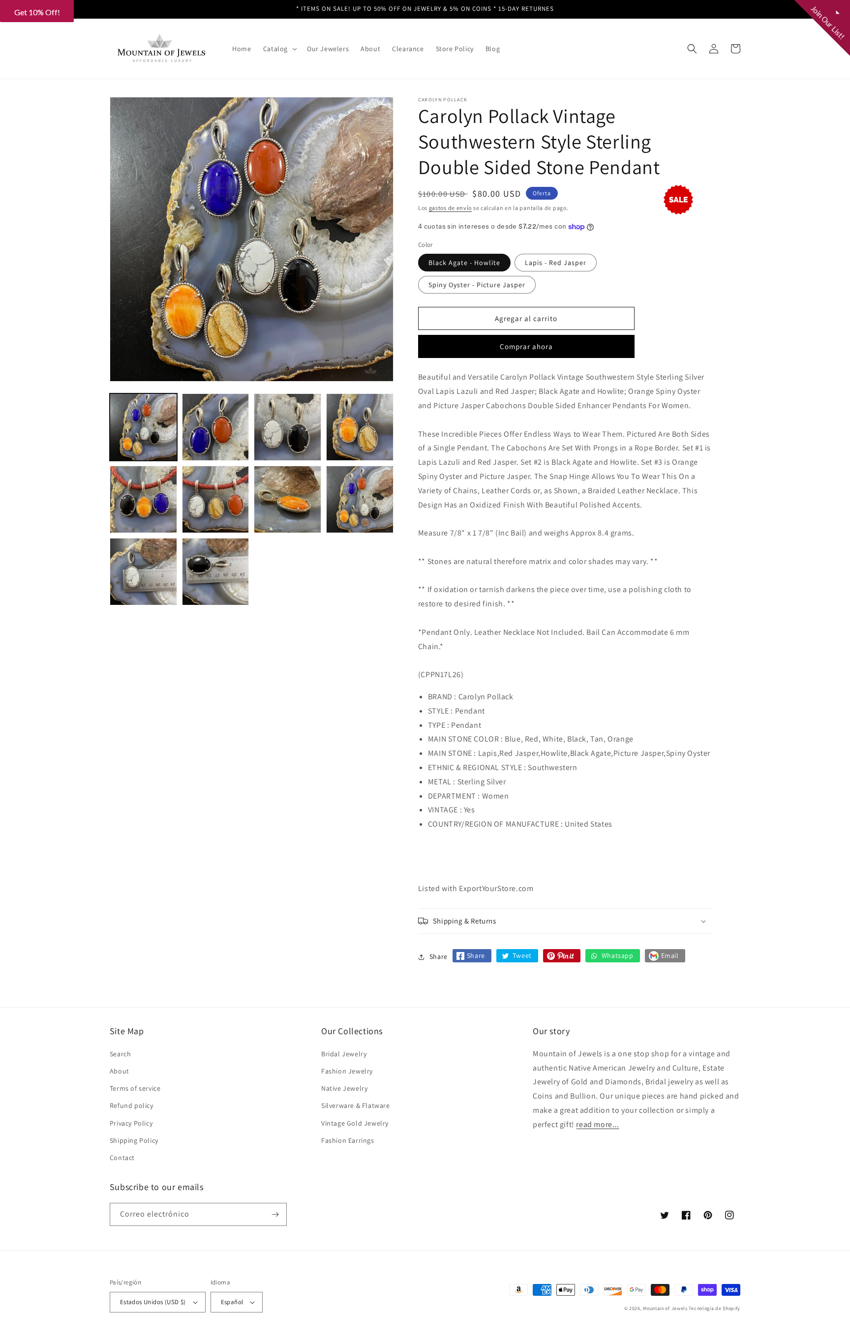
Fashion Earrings (347, 1140)
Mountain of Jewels (665, 1308)
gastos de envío (450, 207)
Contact (122, 1157)
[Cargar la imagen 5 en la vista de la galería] (143, 499)
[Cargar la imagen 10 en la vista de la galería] (215, 571)
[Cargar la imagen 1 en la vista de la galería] (143, 427)
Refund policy (131, 1105)
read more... (597, 1124)
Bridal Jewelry (343, 1053)
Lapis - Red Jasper (555, 262)
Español (232, 1302)
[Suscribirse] (275, 1214)
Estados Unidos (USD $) (153, 1302)
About (119, 1071)
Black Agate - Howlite (464, 262)
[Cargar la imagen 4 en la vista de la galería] (360, 427)
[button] (279, 48)
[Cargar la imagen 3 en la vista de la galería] (287, 427)
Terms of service (135, 1088)
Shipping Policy (134, 1140)
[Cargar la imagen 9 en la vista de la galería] (143, 571)
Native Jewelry (344, 1088)
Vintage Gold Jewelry (355, 1123)
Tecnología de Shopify (714, 1308)
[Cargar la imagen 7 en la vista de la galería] (287, 499)
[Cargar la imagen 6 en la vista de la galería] (215, 499)
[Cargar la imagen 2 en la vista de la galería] (215, 427)
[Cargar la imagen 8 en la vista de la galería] (360, 499)
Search (120, 1053)
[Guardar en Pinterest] (561, 955)
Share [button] (438, 956)
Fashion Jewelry (347, 1071)
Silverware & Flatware (355, 1105)
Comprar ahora (526, 346)
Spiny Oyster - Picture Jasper (476, 284)
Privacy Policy (131, 1123)
